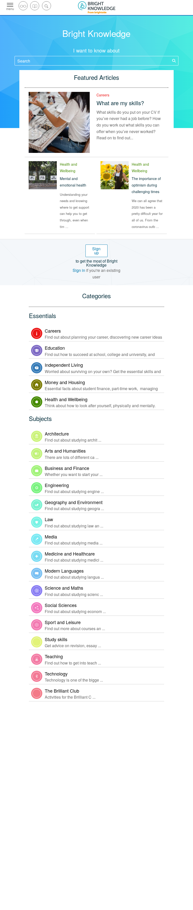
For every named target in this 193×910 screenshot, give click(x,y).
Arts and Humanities (65, 450)
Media (51, 536)
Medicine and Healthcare (70, 553)
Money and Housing (65, 382)
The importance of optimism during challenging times (146, 185)
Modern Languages (64, 570)
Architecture (57, 433)
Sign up (96, 251)
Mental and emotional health (73, 182)
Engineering (57, 485)
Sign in (79, 270)
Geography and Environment (74, 502)
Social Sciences (61, 605)
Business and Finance (67, 468)
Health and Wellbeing (66, 399)
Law (49, 519)
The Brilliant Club (62, 690)
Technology (56, 673)
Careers (102, 94)
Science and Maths (64, 587)
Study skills (56, 639)
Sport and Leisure (63, 622)
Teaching (54, 656)
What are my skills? (120, 103)
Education (55, 347)
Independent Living (64, 364)
